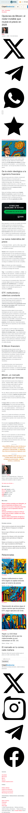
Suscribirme (5, 661)
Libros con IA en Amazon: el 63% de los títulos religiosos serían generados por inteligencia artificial (13, 538)
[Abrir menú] (17, 6)
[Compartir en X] (14, 60)
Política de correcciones (7, 791)
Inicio (3, 10)
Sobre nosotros (5, 800)
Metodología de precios (7, 792)
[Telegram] (14, 744)
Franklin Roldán (18, 810)
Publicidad (4, 802)
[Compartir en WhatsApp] (14, 109)
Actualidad (7, 10)
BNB (3, 494)
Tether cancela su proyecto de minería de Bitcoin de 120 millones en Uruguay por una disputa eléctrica (13, 527)
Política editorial (5, 788)
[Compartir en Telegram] (14, 85)
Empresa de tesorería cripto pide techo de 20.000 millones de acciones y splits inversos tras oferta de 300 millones (14, 548)
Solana (3, 492)
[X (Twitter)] (14, 695)
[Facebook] (14, 768)
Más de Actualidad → (7, 558)
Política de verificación (7, 789)
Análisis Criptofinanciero (7, 781)
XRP (3, 496)
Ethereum (4, 491)
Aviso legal (4, 805)
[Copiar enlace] (2, 112)
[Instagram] (14, 719)
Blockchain (4, 776)
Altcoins (3, 780)
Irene (3, 34)
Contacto (4, 804)
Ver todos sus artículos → (8, 483)
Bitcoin (3, 464)
